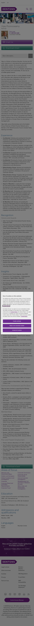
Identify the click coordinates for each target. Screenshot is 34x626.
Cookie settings (17, 321)
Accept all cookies (17, 330)
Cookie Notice (24, 316)
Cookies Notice (6, 305)
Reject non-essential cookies (17, 325)
